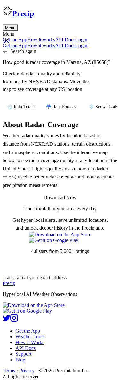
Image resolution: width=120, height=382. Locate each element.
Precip (23, 13)
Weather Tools (29, 336)
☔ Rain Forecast (61, 106)
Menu (10, 27)
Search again (23, 51)
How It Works (29, 342)
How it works (41, 39)
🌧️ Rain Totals (20, 106)
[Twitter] (6, 320)
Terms (9, 370)
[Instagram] (14, 320)
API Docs (65, 39)
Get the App (27, 331)
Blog (20, 359)
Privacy (27, 370)
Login (81, 39)
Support (23, 354)
